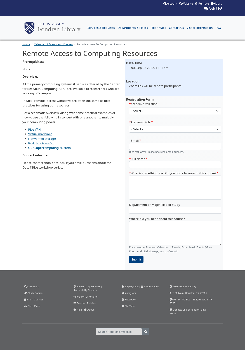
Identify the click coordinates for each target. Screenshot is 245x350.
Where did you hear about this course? (157, 219)
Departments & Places (133, 28)
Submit (136, 259)
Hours (218, 4)
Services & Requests (101, 28)
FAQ (218, 28)
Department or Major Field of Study (154, 205)
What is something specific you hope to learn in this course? (173, 173)
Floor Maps (158, 28)
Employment (132, 286)
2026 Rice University (184, 286)
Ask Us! (215, 8)
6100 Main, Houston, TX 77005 (189, 293)
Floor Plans (34, 306)
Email (135, 140)
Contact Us (176, 28)
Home (26, 44)
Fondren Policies (86, 303)
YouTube (130, 306)
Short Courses (35, 299)
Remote (203, 4)
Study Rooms (35, 293)
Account (171, 4)
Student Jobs (151, 286)
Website (187, 4)
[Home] (52, 28)
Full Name (138, 159)
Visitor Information (200, 28)
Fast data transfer (41, 143)
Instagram (130, 293)
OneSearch (33, 286)
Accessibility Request (85, 290)
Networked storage (42, 139)
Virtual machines (40, 134)
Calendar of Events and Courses (53, 44)
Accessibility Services (88, 286)
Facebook (130, 299)
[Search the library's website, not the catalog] (145, 331)
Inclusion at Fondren (86, 296)
